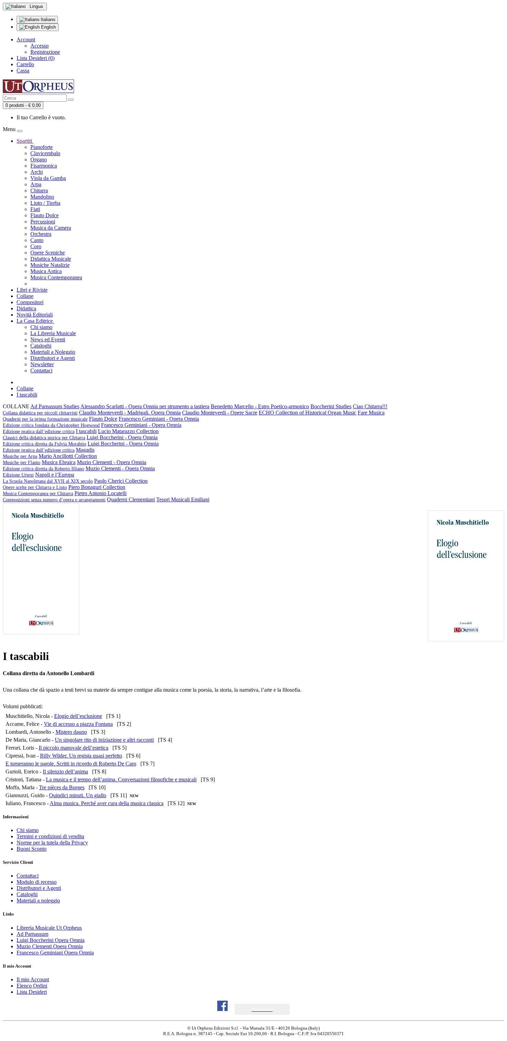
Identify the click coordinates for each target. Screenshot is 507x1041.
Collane (25, 296)
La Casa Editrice (35, 321)
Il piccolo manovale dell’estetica (73, 748)
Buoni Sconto (32, 849)
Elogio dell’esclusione (78, 716)
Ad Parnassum (32, 934)
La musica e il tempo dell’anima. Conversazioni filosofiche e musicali (121, 779)
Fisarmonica (43, 166)
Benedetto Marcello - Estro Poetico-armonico (260, 406)
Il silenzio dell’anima (65, 771)
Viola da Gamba (48, 178)
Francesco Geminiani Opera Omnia (55, 952)
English (48, 27)
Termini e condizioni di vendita (50, 836)
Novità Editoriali (35, 315)
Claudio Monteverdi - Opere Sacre (219, 413)
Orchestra (40, 234)
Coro (35, 246)
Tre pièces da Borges (61, 787)
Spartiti (25, 141)
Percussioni (42, 221)
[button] (262, 1009)
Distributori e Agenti (52, 358)
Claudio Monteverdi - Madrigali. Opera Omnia (130, 413)
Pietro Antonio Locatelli (65, 496)
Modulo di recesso (37, 882)
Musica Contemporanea (56, 277)
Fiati (35, 209)
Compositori (30, 302)
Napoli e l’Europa (48, 478)
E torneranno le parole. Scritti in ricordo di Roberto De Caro (71, 764)
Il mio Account (33, 979)
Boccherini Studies (330, 406)
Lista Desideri (32, 992)
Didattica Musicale (50, 259)
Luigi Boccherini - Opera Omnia (80, 440)
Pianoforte (41, 147)
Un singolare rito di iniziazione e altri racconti (104, 740)
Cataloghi (40, 346)
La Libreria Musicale (53, 333)
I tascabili (27, 395)
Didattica (26, 308)
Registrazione (45, 52)
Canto (36, 240)
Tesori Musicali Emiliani (182, 499)
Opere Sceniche (47, 253)
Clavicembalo (45, 153)
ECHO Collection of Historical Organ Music (307, 413)
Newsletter (42, 364)
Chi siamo (41, 327)
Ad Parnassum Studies (54, 406)
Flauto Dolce (44, 215)
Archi (36, 172)
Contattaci (41, 370)
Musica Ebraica (59, 462)
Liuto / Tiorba (45, 203)
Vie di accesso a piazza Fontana (78, 724)
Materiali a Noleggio (52, 352)
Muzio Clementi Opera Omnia (50, 946)
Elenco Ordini (32, 986)
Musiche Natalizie (50, 265)
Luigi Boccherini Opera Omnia (50, 940)
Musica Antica (46, 271)
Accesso (39, 46)
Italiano (47, 19)
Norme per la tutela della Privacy (52, 842)
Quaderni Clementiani (131, 499)
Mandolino (42, 197)
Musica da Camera (50, 228)
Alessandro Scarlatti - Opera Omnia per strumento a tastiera (144, 406)
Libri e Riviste (32, 290)
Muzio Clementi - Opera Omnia (74, 465)
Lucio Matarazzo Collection (81, 434)
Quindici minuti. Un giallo (77, 795)
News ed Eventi (47, 339)
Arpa (35, 184)
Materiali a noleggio (38, 900)
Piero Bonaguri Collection (64, 490)
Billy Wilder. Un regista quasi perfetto (81, 756)
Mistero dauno (71, 732)
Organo (38, 159)
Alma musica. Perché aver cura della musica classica (106, 803)
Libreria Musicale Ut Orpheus (49, 928)
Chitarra (39, 190)
